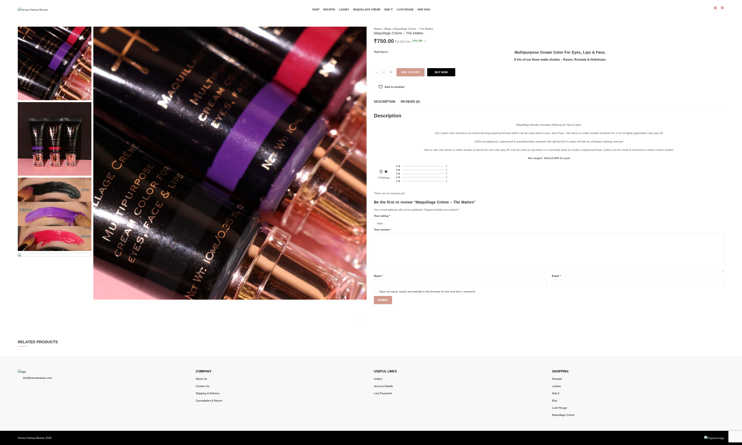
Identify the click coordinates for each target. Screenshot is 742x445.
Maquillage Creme (563, 414)
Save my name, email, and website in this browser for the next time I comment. (427, 291)
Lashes (556, 386)
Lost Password (383, 393)
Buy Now (441, 72)
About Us (201, 378)
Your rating (382, 215)
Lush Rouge (559, 407)
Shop (387, 28)
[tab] (384, 102)
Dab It (555, 393)
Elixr (554, 400)
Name (378, 275)
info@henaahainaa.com (37, 377)
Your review (382, 229)
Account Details (383, 386)
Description (384, 101)
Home (377, 28)
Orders (378, 378)
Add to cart (410, 72)
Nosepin (557, 378)
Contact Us (202, 386)
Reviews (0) (410, 101)
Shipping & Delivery (208, 393)
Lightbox (359, 322)
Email (556, 275)
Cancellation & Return (209, 400)
